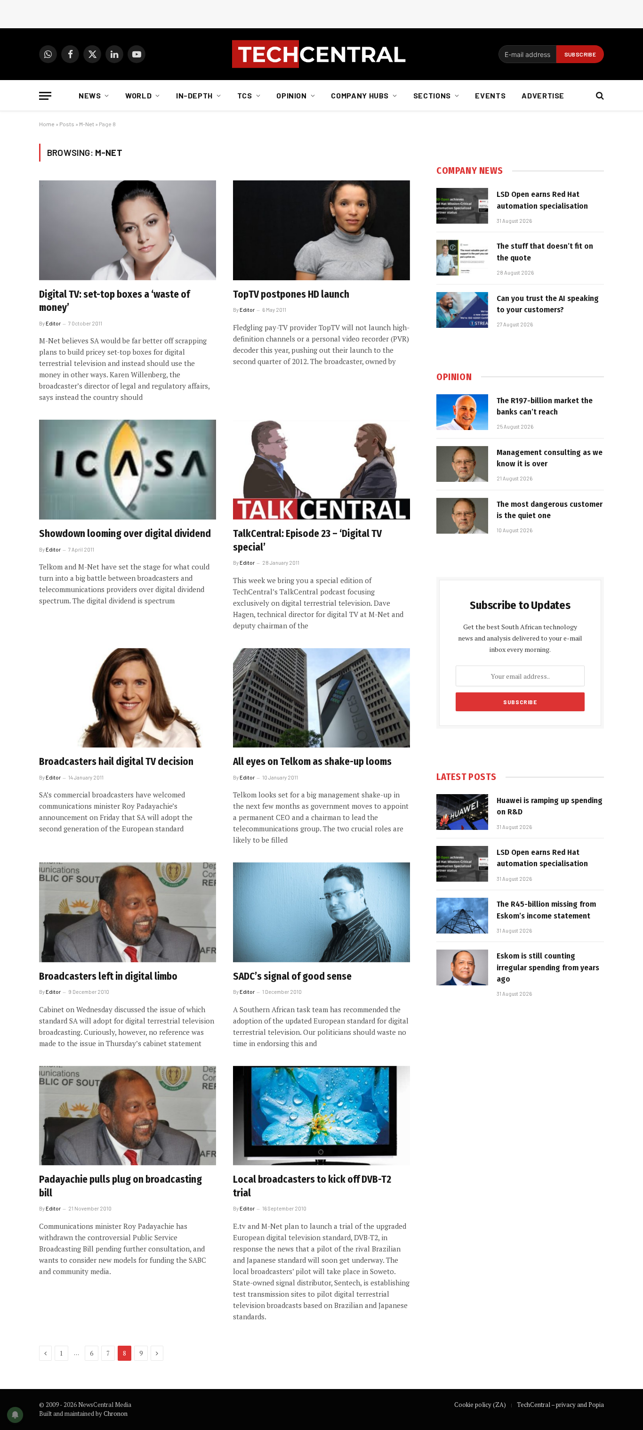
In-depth (194, 95)
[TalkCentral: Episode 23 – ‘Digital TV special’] (321, 470)
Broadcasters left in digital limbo (108, 976)
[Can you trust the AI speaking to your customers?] (462, 310)
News (90, 95)
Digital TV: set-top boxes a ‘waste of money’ (114, 301)
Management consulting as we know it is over (550, 458)
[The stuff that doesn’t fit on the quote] (462, 258)
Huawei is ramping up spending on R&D (550, 806)
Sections (432, 95)
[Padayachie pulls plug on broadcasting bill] (127, 1116)
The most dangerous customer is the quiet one (550, 509)
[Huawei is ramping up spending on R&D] (462, 812)
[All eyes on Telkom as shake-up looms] (321, 698)
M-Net (86, 124)
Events (490, 95)
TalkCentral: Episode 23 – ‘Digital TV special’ (307, 540)
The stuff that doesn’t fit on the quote (545, 251)
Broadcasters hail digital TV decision (116, 762)
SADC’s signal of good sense (292, 976)
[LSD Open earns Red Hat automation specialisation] (462, 206)
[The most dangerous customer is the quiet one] (462, 516)
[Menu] (45, 95)
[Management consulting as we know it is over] (462, 464)
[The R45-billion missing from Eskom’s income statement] (462, 916)
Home (47, 124)
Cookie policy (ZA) (480, 1404)
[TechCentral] (321, 54)
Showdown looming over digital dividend (125, 534)
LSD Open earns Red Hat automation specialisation (542, 200)
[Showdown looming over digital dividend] (127, 470)
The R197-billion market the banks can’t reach (545, 406)
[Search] (599, 95)
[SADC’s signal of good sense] (321, 912)
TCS (244, 95)
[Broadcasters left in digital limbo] (127, 912)
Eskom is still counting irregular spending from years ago (548, 967)
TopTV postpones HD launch (291, 294)
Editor (53, 323)
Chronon (116, 1413)
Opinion (291, 95)
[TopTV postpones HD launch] (321, 230)
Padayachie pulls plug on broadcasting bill (120, 1186)
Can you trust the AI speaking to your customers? (548, 304)
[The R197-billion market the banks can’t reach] (462, 412)
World (138, 95)
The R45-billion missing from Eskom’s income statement (546, 909)
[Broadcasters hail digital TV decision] (127, 698)
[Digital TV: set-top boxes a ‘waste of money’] (127, 230)
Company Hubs (360, 95)
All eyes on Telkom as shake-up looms (312, 762)
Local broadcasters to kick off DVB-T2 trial (312, 1186)
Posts (66, 124)
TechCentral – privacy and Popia (560, 1404)
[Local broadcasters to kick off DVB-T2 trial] (321, 1116)
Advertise (543, 95)
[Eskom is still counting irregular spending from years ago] (462, 967)
